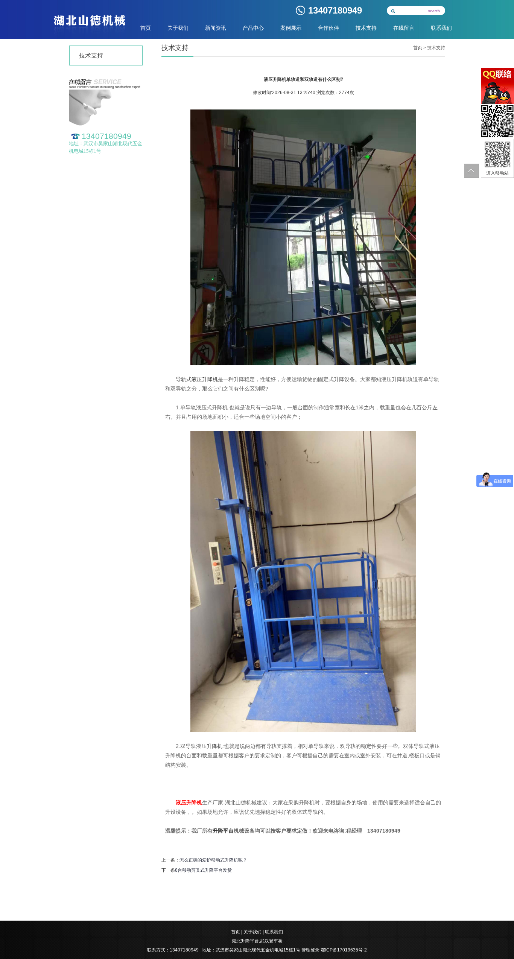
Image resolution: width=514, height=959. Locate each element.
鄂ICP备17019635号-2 (344, 950)
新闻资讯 (215, 28)
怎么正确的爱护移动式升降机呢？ (213, 860)
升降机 (214, 746)
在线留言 (403, 28)
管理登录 (310, 950)
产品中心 (253, 28)
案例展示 (290, 28)
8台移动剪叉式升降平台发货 (203, 870)
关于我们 (178, 28)
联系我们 (441, 28)
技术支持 (366, 28)
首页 (145, 28)
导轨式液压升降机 (197, 379)
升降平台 (223, 831)
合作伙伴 (328, 28)
